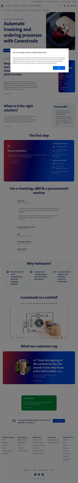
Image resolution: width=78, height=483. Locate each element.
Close (59, 68)
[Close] (66, 50)
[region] (39, 60)
